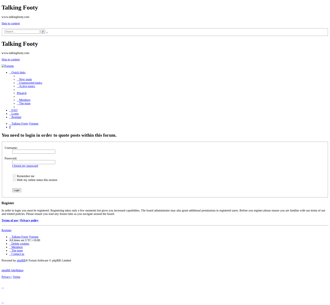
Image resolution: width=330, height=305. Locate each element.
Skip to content (11, 23)
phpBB (21, 260)
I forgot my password (25, 165)
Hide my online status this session (36, 180)
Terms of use (10, 220)
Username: (11, 147)
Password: (11, 158)
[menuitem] (24, 79)
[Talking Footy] (8, 66)
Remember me (25, 176)
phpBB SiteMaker (12, 270)
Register (6, 230)
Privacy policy (29, 220)
